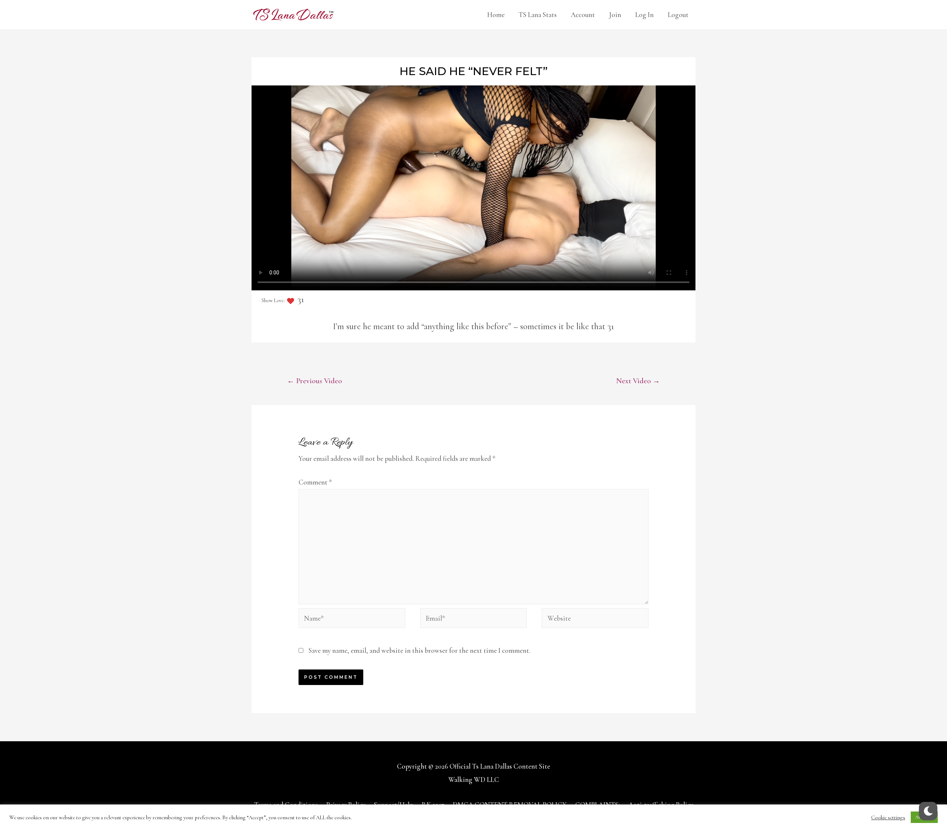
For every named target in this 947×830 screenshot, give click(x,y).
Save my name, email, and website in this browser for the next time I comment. (419, 650)
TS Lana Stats (538, 14)
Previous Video (314, 380)
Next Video (638, 380)
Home (496, 14)
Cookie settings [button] (888, 817)
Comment (315, 482)
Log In (644, 14)
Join (615, 14)
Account (583, 14)
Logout (678, 14)
